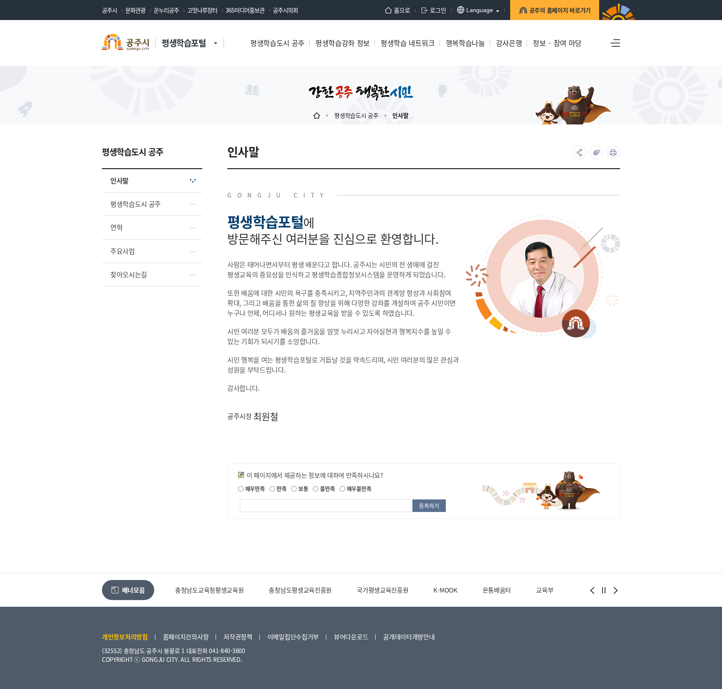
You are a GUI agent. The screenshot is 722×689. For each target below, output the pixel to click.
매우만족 (254, 488)
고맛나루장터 (202, 10)
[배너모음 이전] (592, 590)
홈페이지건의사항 (186, 636)
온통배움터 (497, 589)
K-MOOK (445, 589)
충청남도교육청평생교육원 (209, 589)
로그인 (438, 10)
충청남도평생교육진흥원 (300, 589)
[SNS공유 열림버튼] (580, 152)
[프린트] (613, 152)
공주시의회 (285, 10)
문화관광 (135, 10)
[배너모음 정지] (603, 590)
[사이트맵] (615, 43)
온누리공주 (166, 10)
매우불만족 (358, 488)
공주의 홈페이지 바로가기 (560, 10)
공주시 (109, 10)
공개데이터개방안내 (409, 636)
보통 (302, 488)
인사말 (400, 115)
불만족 (326, 488)
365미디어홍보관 (245, 10)
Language (479, 10)
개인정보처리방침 (125, 636)
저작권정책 (238, 636)
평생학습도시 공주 (356, 115)
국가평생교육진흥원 (382, 589)
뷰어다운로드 (351, 636)
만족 (280, 488)
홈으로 (402, 10)
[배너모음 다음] (614, 590)
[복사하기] (596, 152)
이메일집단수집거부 (293, 636)
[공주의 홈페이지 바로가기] (215, 34)
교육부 (544, 589)
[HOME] (316, 115)
